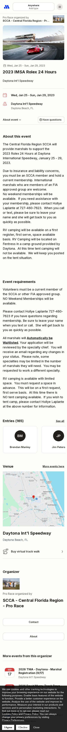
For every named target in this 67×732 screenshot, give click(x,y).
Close (36, 727)
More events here (53, 466)
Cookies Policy (10, 713)
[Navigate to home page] (7, 6)
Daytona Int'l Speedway (18, 80)
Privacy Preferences (13, 720)
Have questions (52, 119)
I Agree (8, 727)
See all (60, 421)
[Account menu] (60, 7)
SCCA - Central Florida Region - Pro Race (27, 20)
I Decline (22, 727)
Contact (33, 622)
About (33, 636)
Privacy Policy (30, 713)
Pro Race (8, 17)
